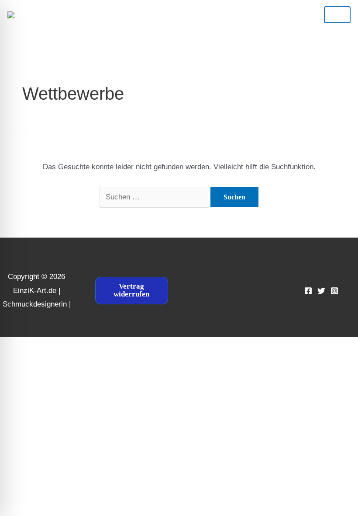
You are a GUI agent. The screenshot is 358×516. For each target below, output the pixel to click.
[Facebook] (308, 291)
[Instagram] (334, 291)
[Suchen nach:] (155, 197)
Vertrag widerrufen (131, 290)
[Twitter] (321, 291)
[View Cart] (170, 14)
